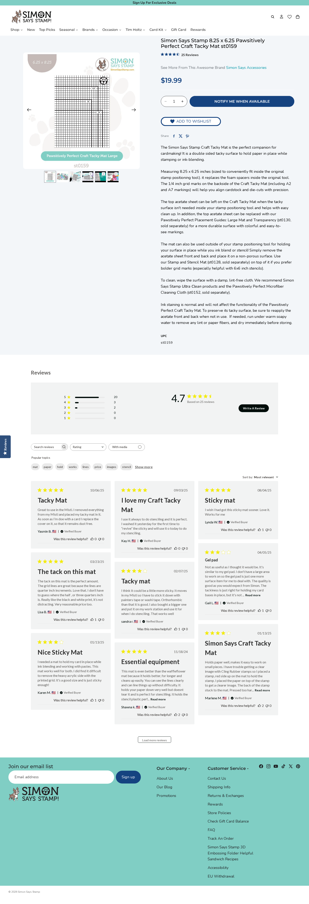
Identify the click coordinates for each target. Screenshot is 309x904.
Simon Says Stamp (29, 892)
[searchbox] (45, 447)
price (98, 467)
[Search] (272, 16)
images (111, 467)
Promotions (166, 795)
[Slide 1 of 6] (50, 176)
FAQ (211, 829)
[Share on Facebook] (173, 136)
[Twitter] (290, 766)
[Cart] (297, 16)
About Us (165, 778)
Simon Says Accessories (246, 67)
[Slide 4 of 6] (87, 176)
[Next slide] (135, 110)
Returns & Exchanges (226, 795)
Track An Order (221, 838)
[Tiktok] (283, 766)
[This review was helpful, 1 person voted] (259, 530)
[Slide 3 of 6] (75, 176)
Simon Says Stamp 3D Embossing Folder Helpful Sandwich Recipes (230, 853)
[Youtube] (275, 766)
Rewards (215, 804)
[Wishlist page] (289, 16)
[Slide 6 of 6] (113, 176)
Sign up (128, 777)
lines (86, 467)
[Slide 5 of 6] (100, 176)
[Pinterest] (298, 766)
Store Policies (219, 812)
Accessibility (218, 867)
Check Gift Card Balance (228, 821)
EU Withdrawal (221, 876)
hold (60, 467)
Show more (144, 467)
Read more (252, 595)
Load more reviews (154, 740)
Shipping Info (219, 787)
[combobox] (88, 447)
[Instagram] (268, 766)
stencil (126, 467)
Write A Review (254, 408)
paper (47, 467)
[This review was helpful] (259, 705)
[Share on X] (180, 136)
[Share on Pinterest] (187, 136)
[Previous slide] (28, 110)
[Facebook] (261, 766)
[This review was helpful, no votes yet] (92, 539)
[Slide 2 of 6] (62, 176)
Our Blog (164, 787)
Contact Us (217, 778)
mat (35, 467)
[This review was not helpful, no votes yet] (99, 539)
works (73, 467)
